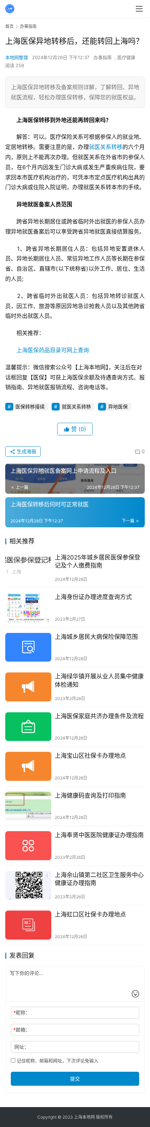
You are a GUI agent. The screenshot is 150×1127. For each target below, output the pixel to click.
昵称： (21, 1012)
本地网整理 (16, 57)
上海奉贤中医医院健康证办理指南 (99, 835)
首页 (9, 26)
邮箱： (21, 1030)
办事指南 (102, 57)
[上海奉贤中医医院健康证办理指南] (28, 845)
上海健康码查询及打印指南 (90, 795)
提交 (75, 1079)
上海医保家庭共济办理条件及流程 (99, 716)
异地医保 (118, 406)
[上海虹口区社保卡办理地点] (28, 925)
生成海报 (25, 451)
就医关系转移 (105, 146)
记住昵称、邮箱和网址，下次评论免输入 (56, 1060)
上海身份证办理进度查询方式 (93, 596)
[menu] (139, 8)
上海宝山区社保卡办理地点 (90, 755)
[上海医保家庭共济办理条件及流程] (28, 726)
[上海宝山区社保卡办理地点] (28, 766)
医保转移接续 (30, 406)
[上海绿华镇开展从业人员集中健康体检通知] (28, 686)
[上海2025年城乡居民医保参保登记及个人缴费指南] (28, 568)
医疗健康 (126, 57)
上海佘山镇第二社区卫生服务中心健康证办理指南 (99, 878)
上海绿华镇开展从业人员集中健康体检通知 (99, 680)
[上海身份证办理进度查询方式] (28, 607)
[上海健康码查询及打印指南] (28, 806)
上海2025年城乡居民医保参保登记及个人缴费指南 (97, 561)
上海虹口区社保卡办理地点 (90, 914)
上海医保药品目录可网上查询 (52, 350)
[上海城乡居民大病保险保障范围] (28, 647)
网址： (21, 1047)
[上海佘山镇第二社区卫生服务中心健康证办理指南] (28, 885)
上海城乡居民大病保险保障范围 (96, 636)
